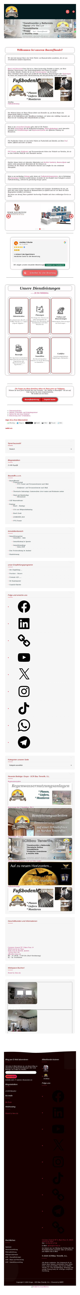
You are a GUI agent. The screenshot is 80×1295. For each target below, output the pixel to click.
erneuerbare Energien (23, 127)
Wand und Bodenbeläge (21, 495)
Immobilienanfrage (19, 545)
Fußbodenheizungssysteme (49, 176)
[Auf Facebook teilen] (11, 1007)
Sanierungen (67, 73)
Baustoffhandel (42, 31)
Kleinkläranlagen (22, 130)
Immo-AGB (21, 547)
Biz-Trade (8, 1102)
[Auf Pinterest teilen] (15, 1007)
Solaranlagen (19, 128)
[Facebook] (23, 606)
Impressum (8, 1247)
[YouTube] (23, 657)
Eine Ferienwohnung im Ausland (20, 550)
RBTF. (62, 1282)
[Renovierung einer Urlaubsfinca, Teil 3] (40, 822)
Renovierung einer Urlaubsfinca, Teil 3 (20, 807)
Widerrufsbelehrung (11, 1252)
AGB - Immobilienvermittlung (14, 1262)
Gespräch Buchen (15, 584)
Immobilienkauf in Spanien (22, 541)
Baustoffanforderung (32, 399)
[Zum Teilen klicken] (8, 1005)
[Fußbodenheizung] (40, 899)
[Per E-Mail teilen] (19, 1007)
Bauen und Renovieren (15, 69)
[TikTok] (23, 708)
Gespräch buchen (49, 399)
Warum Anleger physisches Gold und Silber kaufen (24, 861)
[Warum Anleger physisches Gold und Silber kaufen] (40, 873)
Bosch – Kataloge (19, 506)
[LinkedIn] (23, 623)
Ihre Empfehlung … (15, 570)
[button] (8, 216)
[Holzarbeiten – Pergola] (40, 849)
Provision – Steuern (15, 573)
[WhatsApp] (23, 725)
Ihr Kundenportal (15, 581)
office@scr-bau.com (14, 954)
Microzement (21, 497)
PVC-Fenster (12, 151)
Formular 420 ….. (15, 577)
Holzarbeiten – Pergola (15, 837)
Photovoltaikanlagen (51, 128)
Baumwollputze (62, 162)
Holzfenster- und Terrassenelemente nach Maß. (32, 488)
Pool (65, 141)
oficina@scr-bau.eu (54, 1245)
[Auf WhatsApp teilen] (13, 1007)
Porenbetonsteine (40, 72)
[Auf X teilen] (8, 1007)
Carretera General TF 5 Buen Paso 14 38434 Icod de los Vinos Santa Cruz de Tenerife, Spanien (21, 949)
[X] (23, 674)
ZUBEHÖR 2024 (19, 517)
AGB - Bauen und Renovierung (14, 1259)
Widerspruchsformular (11, 1254)
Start (34, 31)
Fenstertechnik (18, 482)
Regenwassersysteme (38, 130)
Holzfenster (24, 151)
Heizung (27, 176)
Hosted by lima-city (14, 973)
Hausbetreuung (14, 554)
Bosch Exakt (17, 513)
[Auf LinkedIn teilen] (17, 1007)
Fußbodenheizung (13, 104)
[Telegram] (23, 742)
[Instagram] (23, 691)
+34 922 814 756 (14, 952)
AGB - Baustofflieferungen (13, 1257)
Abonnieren (11, 1076)
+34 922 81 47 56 (51, 1243)
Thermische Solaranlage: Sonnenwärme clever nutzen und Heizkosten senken (38, 491)
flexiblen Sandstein (50, 162)
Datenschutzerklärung (11, 1249)
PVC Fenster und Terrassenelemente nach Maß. (33, 484)
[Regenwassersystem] (40, 794)
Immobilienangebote (16, 536)
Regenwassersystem (14, 781)
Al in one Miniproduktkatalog (22, 509)
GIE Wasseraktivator (16, 500)
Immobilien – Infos (19, 538)
